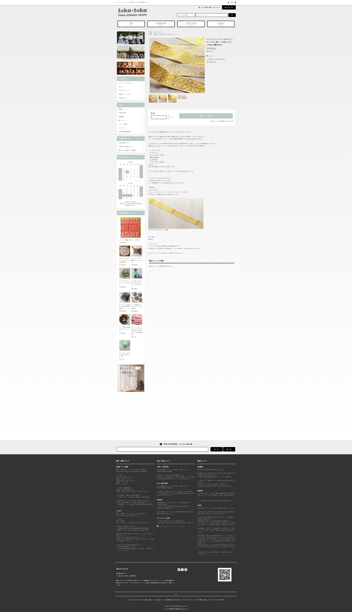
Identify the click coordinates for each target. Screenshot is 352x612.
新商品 (155, 34)
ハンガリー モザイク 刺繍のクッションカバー (136, 260)
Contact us (220, 24)
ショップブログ (211, 600)
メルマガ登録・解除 (206, 7)
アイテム (230, 7)
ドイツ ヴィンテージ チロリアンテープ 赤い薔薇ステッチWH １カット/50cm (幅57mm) (136, 330)
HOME (150, 32)
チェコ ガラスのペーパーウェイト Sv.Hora (124, 282)
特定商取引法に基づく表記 (226, 121)
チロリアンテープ (158, 32)
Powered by (166, 609)
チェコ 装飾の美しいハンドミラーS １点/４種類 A (136, 306)
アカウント (218, 7)
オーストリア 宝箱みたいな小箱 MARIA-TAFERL (124, 306)
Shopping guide (161, 24)
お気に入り (211, 56)
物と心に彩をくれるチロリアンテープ (169, 34)
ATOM (222, 600)
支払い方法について (138, 600)
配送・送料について (150, 600)
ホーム (129, 600)
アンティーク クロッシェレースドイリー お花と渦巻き (124, 260)
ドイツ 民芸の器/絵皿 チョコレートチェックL (124, 328)
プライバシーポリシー (188, 600)
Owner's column (190, 24)
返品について (214, 121)
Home (131, 24)
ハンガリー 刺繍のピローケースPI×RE (129, 240)
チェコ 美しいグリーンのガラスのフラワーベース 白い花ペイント (136, 283)
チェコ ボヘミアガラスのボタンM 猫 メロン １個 (124, 354)
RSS (218, 600)
